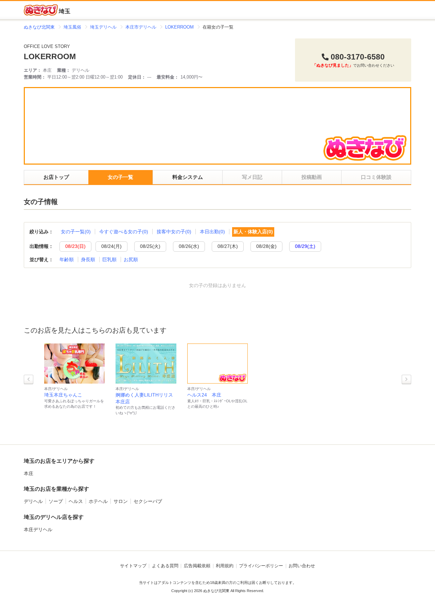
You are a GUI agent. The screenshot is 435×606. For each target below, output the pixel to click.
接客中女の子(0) (174, 231)
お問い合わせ (302, 565)
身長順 (88, 259)
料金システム (187, 177)
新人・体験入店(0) (253, 231)
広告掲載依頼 (197, 565)
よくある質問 (165, 565)
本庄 (28, 473)
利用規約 (224, 565)
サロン (121, 501)
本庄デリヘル (38, 529)
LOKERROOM (50, 56)
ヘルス (76, 501)
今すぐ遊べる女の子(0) (123, 231)
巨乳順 (109, 259)
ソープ (56, 501)
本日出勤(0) (212, 231)
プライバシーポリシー (261, 565)
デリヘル (33, 501)
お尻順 (131, 259)
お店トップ (56, 177)
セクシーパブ (148, 501)
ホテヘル (98, 501)
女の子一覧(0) (76, 231)
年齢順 (66, 259)
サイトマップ (133, 565)
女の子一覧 (120, 177)
